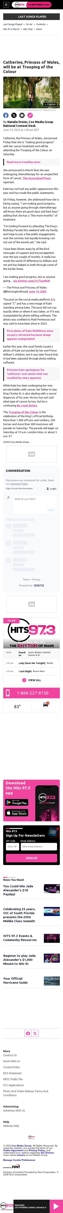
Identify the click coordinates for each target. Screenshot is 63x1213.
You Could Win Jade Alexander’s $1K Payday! (18, 890)
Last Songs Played (12, 24)
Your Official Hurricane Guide (15, 980)
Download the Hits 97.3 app (18, 788)
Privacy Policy (37, 1150)
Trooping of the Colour (23, 412)
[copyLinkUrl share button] (30, 115)
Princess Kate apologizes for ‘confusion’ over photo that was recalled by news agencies (27, 373)
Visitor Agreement (13, 1150)
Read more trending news (23, 162)
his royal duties (26, 405)
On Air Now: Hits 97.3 (31, 642)
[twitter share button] (14, 115)
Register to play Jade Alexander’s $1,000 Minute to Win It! (19, 960)
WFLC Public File (13, 1079)
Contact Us (10, 1055)
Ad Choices (47, 1152)
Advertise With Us (14, 1110)
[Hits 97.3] (31, 4)
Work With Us (11, 1061)
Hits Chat (28, 29)
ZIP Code (10, 841)
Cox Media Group (22, 1145)
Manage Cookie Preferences (19, 1160)
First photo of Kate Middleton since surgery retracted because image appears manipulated (30, 334)
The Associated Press (37, 178)
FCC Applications (13, 1085)
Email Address (28, 841)
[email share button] (22, 115)
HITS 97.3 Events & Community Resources (20, 938)
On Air (29, 24)
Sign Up (31, 858)
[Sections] (6, 4)
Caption (50, 104)
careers (21, 1155)
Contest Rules (11, 1067)
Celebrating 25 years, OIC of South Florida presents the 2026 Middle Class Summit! (19, 915)
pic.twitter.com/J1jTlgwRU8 (31, 280)
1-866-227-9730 (33, 692)
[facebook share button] (6, 115)
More (39, 29)
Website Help (11, 1125)
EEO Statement (12, 1073)
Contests (41, 24)
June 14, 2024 (37, 291)
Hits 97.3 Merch (11, 29)
